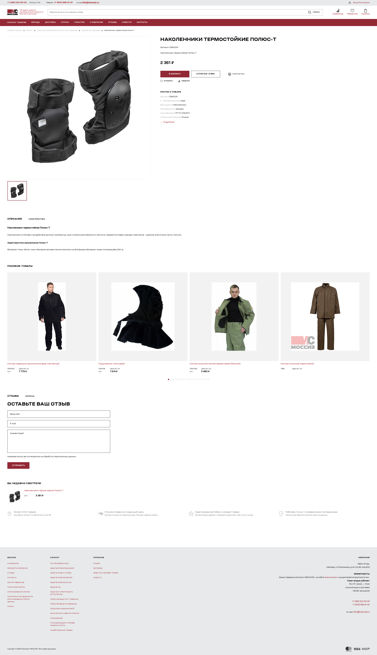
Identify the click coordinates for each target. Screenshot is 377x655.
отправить (18, 465)
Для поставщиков (15, 582)
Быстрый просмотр (52, 316)
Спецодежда (56, 618)
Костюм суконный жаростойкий (297, 364)
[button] (168, 379)
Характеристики (37, 219)
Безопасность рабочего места (64, 613)
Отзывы (112, 22)
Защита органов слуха (60, 582)
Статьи (10, 606)
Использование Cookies (18, 592)
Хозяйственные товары (61, 630)
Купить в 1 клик (205, 74)
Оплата (65, 22)
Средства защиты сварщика (63, 604)
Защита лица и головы (60, 573)
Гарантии (79, 22)
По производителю (59, 563)
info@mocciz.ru (90, 3)
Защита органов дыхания (62, 568)
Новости (127, 22)
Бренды (35, 22)
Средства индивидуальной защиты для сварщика (57, 30)
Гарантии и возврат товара (105, 573)
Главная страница (14, 30)
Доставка (50, 22)
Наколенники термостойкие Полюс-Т (43, 491)
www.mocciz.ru (331, 577)
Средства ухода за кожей (62, 608)
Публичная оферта (16, 587)
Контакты (142, 22)
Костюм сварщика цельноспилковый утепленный (33, 364)
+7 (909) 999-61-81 (63, 3)
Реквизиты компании (17, 568)
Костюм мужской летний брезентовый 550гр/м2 (215, 364)
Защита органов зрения (61, 577)
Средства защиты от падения (64, 599)
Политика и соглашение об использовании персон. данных (20, 599)
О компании (96, 22)
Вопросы (29, 396)
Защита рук (55, 587)
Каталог (29, 30)
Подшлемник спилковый (112, 364)
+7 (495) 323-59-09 (17, 3)
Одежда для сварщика (91, 30)
